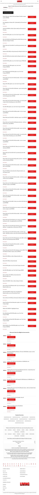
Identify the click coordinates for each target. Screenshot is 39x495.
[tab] (8, 12)
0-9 (3, 463)
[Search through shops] (38, 1)
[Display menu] (1, 1)
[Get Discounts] (5, 338)
